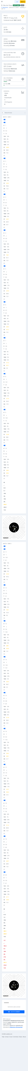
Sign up (23, 1)
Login (17, 1)
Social (10, 1037)
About (24, 1037)
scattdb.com (9, 1034)
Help (3, 1037)
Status (20, 1037)
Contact (7, 1037)
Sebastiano (5, 7)
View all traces (8, 112)
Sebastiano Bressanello (16, 1027)
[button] (26, 5)
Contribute (15, 1037)
